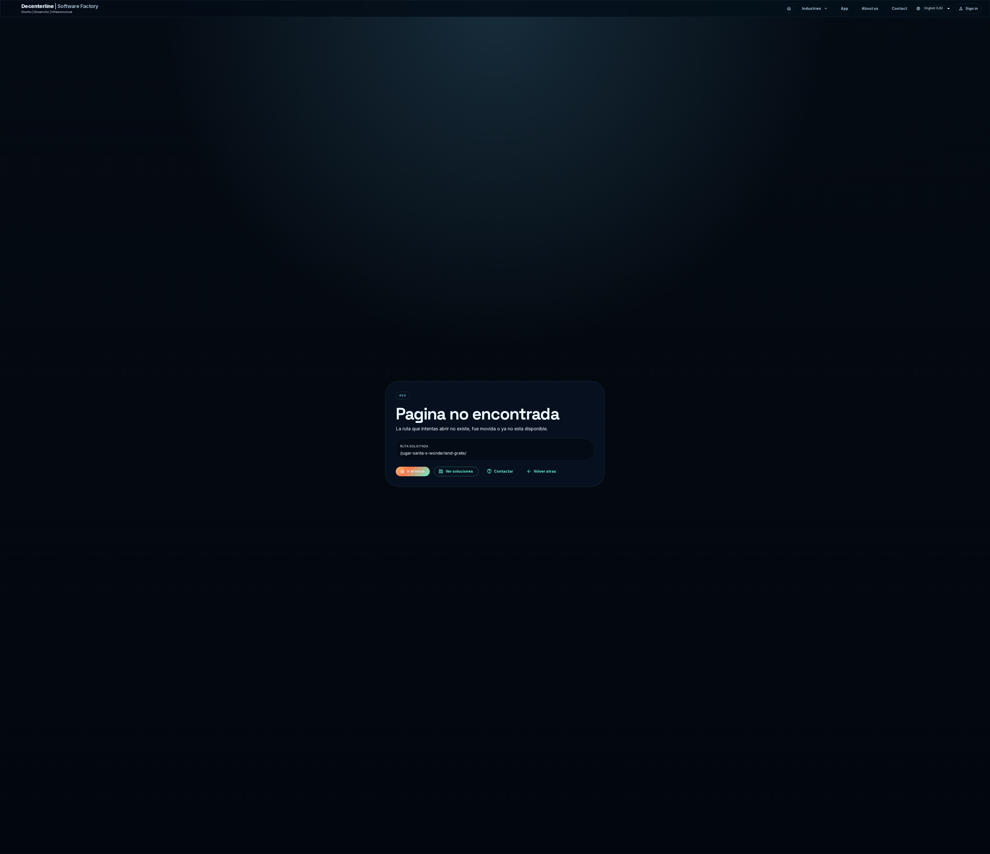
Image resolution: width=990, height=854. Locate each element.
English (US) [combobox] (934, 8)
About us (870, 8)
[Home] (789, 8)
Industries (811, 8)
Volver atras (545, 471)
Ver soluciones (459, 471)
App (844, 8)
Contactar (503, 471)
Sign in (972, 8)
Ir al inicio (416, 471)
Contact (899, 8)
